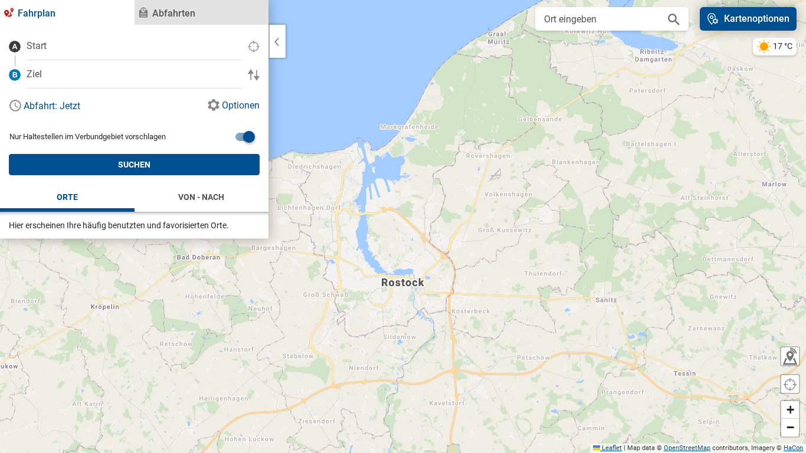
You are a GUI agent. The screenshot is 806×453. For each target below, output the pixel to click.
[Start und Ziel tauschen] (254, 74)
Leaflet (611, 448)
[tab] (67, 12)
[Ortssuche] (674, 19)
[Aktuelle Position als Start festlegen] (254, 46)
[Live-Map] (790, 356)
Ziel (34, 74)
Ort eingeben (570, 19)
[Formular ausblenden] (277, 41)
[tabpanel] (134, 132)
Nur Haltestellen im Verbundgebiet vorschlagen (87, 136)
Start (37, 45)
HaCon (793, 448)
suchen (134, 164)
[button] (790, 410)
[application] (403, 226)
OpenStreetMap (687, 448)
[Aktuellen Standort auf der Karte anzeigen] (790, 384)
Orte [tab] (67, 197)
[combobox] (134, 46)
